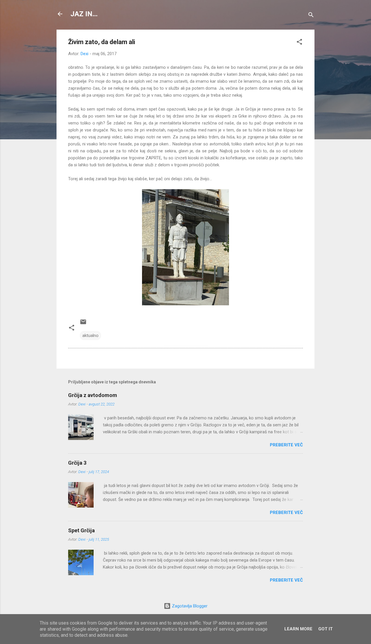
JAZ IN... (84, 14)
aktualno (90, 335)
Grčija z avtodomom (92, 395)
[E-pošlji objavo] (83, 323)
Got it (325, 629)
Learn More (298, 629)
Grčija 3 (77, 463)
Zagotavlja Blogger (189, 606)
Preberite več (286, 445)
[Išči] (311, 16)
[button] (299, 42)
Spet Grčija (81, 530)
